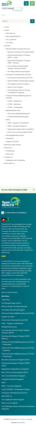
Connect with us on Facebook (15, 213)
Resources (8, 148)
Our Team (9, 43)
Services (7, 46)
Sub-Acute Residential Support (19, 114)
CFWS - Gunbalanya (15, 107)
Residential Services (13, 110)
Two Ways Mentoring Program (19, 72)
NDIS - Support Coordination (18, 123)
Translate (19, 11)
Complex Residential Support (18, 117)
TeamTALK (10, 138)
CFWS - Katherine (14, 104)
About (7, 30)
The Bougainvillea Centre (15, 135)
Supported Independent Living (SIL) (21, 129)
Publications (10, 151)
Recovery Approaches (13, 145)
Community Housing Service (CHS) (20, 78)
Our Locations (11, 40)
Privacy (22, 419)
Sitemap (29, 419)
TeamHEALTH (14, 419)
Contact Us (9, 157)
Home (3, 15)
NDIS (8, 120)
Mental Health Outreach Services (18, 49)
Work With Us (10, 163)
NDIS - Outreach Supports (17, 126)
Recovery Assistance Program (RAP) (21, 52)
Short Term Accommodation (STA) (20, 132)
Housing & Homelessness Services (18, 75)
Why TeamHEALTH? (13, 36)
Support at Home (12, 142)
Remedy (22, 422)
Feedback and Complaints (15, 160)
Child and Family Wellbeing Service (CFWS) (17, 313)
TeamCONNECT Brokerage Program (21, 81)
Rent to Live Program (15, 87)
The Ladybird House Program (18, 84)
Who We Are (10, 33)
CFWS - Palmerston (15, 101)
